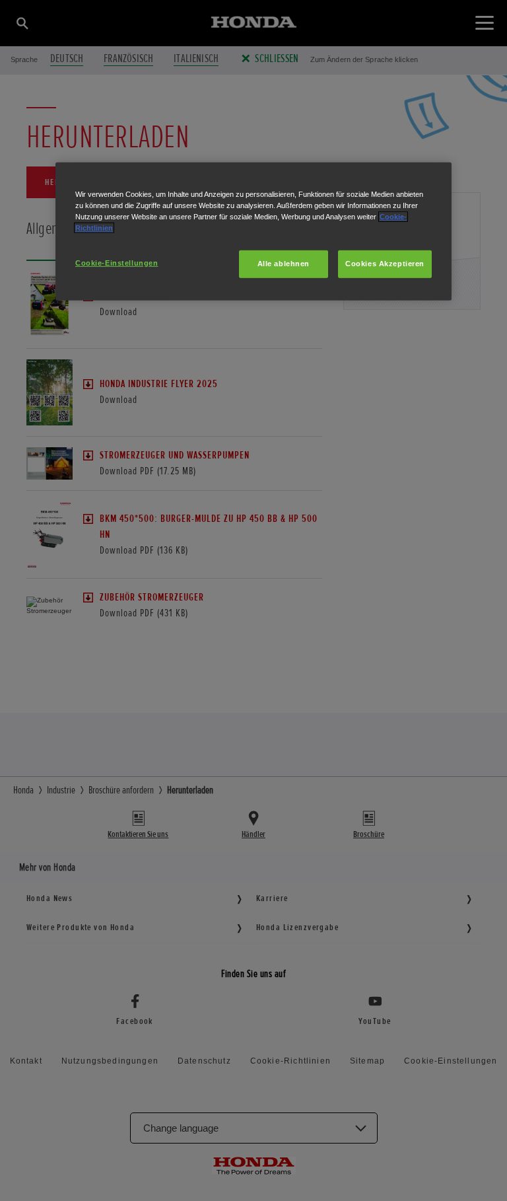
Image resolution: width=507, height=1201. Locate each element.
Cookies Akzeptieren (384, 264)
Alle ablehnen (283, 264)
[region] (253, 231)
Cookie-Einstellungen (116, 263)
